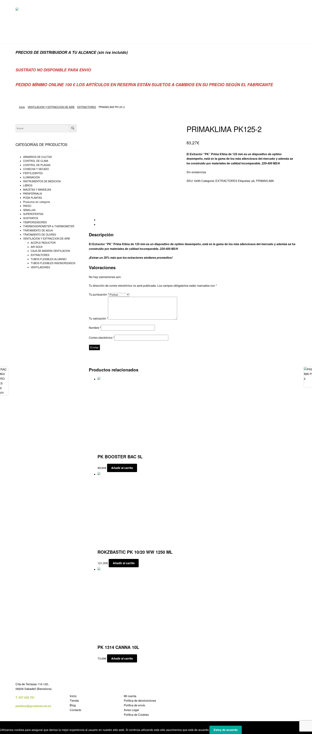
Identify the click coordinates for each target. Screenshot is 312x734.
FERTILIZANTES (33, 173)
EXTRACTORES (86, 107)
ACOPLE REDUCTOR (43, 242)
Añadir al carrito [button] (122, 468)
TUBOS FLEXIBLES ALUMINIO (48, 259)
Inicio (22, 107)
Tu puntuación (99, 294)
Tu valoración (98, 318)
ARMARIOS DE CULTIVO (37, 157)
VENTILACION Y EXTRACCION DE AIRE (51, 107)
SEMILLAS (29, 210)
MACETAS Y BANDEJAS (37, 189)
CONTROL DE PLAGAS (36, 165)
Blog (73, 705)
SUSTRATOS (30, 218)
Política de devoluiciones (140, 700)
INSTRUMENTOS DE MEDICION (42, 181)
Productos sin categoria (36, 202)
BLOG (57, 36)
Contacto (75, 710)
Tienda (74, 700)
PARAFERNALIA (32, 193)
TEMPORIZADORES (35, 222)
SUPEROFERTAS (33, 214)
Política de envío (134, 705)
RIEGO (27, 206)
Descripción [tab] (105, 220)
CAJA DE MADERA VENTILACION (50, 251)
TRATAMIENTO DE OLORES (39, 234)
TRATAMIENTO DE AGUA (38, 230)
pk (253, 181)
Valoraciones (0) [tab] (108, 225)
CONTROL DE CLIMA (35, 161)
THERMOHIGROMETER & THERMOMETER (48, 226)
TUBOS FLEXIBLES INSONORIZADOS (53, 263)
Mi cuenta (130, 696)
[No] (246, 731)
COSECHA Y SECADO (36, 169)
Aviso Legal (131, 710)
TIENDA (21, 36)
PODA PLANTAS (32, 197)
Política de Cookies (136, 715)
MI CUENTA (40, 36)
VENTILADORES (40, 267)
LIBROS (27, 185)
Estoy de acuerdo (226, 730)
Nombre (95, 328)
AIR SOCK (37, 247)
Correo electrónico (101, 337)
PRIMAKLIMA (265, 181)
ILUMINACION (31, 177)
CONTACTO (75, 36)
